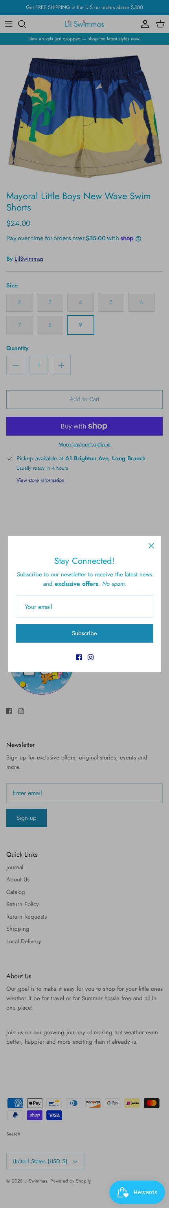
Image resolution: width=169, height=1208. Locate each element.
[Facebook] (79, 657)
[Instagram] (91, 657)
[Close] (151, 545)
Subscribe (84, 633)
